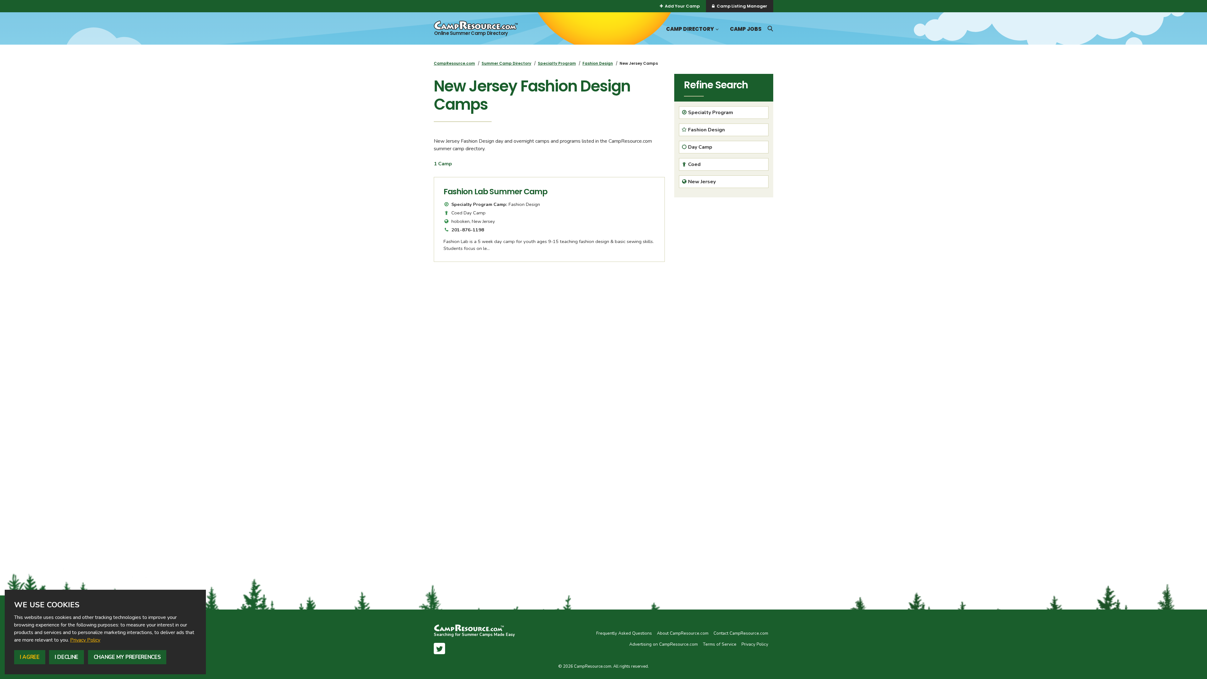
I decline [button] (66, 657)
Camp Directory (690, 29)
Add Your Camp (682, 6)
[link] (85, 640)
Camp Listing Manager (742, 6)
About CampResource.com (682, 633)
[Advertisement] (862, 251)
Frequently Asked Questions (624, 633)
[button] (716, 29)
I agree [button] (30, 657)
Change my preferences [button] (127, 657)
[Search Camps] (770, 28)
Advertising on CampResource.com (663, 644)
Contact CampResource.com (741, 633)
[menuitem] (454, 63)
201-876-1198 (467, 230)
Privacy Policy (85, 640)
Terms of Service (719, 644)
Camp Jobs (746, 29)
